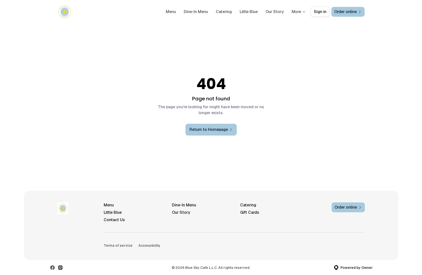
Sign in (320, 11)
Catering (224, 11)
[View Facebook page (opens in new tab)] (52, 268)
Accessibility (149, 245)
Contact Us (114, 219)
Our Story (275, 11)
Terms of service (118, 245)
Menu (171, 11)
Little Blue (249, 11)
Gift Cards (249, 212)
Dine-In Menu (196, 11)
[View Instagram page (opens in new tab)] (60, 268)
